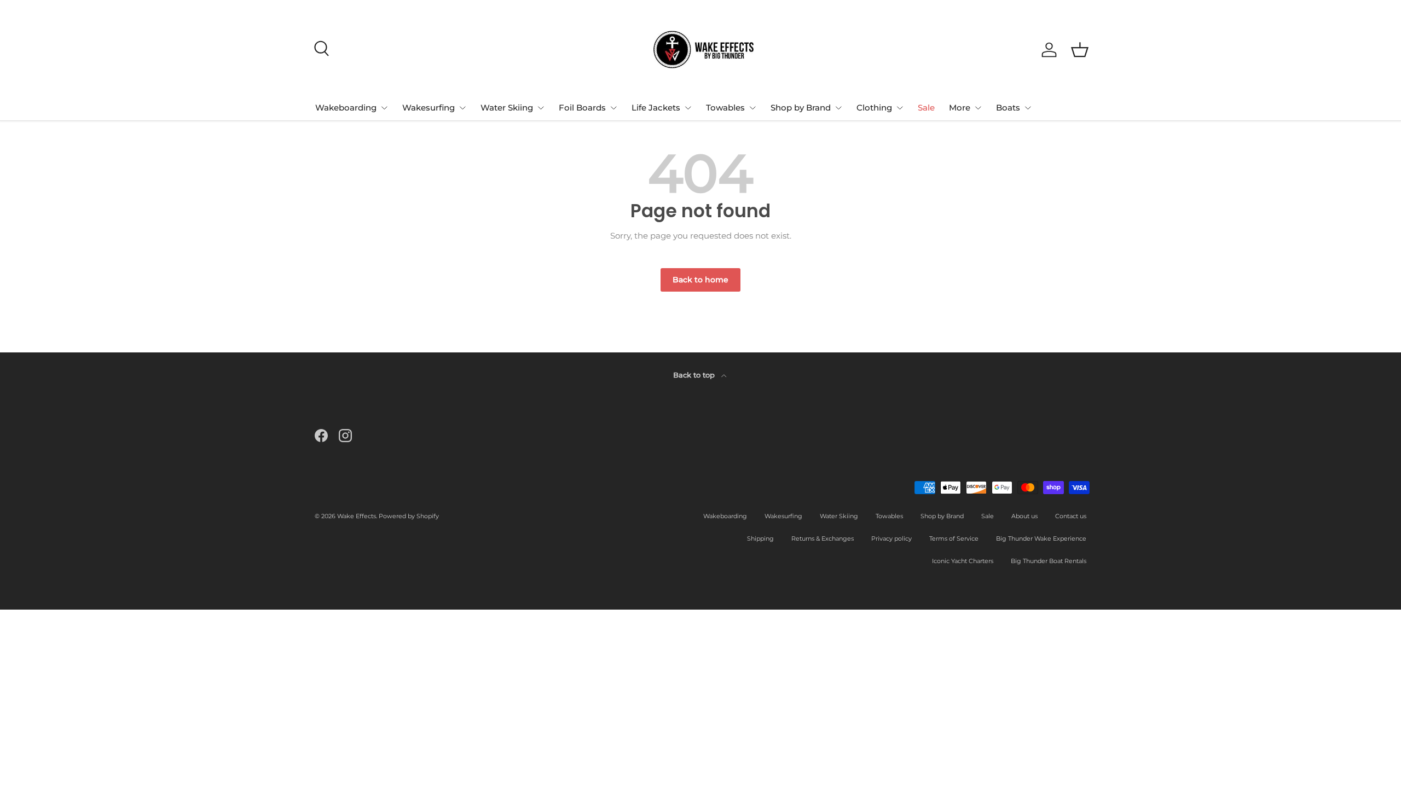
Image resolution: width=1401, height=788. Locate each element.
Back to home (700, 279)
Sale (926, 107)
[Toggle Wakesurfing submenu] (462, 107)
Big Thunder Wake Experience (1041, 538)
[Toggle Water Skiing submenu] (540, 107)
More (959, 107)
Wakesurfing (428, 107)
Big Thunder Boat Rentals (1048, 561)
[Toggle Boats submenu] (1027, 107)
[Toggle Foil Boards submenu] (613, 107)
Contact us (1070, 516)
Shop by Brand (801, 107)
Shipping (760, 538)
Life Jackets (656, 107)
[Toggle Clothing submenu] (899, 107)
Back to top (695, 374)
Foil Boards (582, 107)
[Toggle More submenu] (978, 107)
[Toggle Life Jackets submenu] (687, 107)
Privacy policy (891, 538)
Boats (1008, 107)
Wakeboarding (346, 107)
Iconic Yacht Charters (962, 561)
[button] (1080, 50)
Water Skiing (506, 107)
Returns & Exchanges (822, 538)
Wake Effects (356, 516)
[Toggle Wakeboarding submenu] (384, 107)
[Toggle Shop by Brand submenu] (838, 107)
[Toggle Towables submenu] (752, 107)
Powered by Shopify (409, 516)
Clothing (874, 107)
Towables (725, 107)
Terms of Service (954, 538)
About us (1024, 516)
